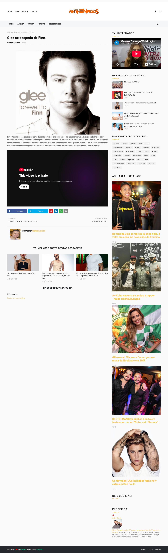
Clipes (139, 151)
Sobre (17, 11)
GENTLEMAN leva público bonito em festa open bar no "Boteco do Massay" (135, 420)
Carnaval (127, 155)
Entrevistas (137, 155)
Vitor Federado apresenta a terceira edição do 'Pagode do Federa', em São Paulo (56, 275)
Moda (146, 155)
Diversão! (155, 147)
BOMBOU (129, 147)
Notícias (116, 143)
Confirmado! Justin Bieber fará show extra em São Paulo (134, 482)
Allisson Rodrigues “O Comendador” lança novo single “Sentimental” (141, 114)
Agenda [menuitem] (20, 24)
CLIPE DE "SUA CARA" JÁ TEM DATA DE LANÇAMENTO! (138, 93)
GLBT (153, 155)
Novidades (117, 155)
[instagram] (159, 11)
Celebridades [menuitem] (55, 24)
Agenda (132, 143)
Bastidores (131, 164)
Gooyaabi (39, 549)
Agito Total (116, 518)
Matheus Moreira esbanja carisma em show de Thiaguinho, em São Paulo (92, 274)
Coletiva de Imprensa (127, 159)
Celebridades (118, 147)
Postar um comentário (16, 298)
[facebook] (155, 11)
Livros (146, 159)
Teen (138, 159)
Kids (115, 159)
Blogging (23, 549)
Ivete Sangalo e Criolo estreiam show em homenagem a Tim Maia (139, 125)
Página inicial (11, 32)
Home (10, 11)
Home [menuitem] (11, 24)
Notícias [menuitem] (41, 24)
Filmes (154, 151)
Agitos (137, 147)
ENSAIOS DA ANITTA (131, 82)
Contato (34, 11)
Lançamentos (118, 151)
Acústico (151, 164)
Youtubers (117, 168)
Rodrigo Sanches (13, 43)
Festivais (146, 147)
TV (147, 143)
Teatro (147, 151)
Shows (141, 143)
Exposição (141, 164)
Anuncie (25, 11)
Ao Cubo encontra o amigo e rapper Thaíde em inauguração (133, 297)
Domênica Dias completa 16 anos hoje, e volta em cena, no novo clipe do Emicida (136, 235)
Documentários (119, 164)
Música (124, 143)
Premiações (130, 151)
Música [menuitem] (31, 24)
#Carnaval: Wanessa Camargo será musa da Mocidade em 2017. (133, 358)
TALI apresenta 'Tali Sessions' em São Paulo (21, 274)
